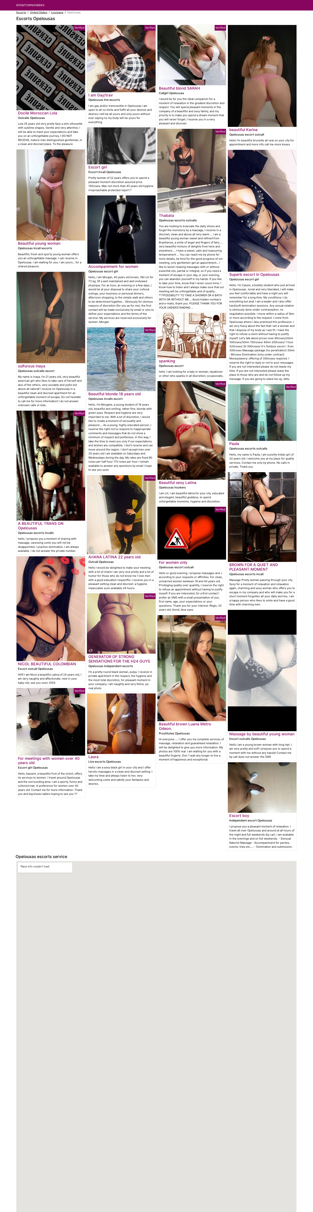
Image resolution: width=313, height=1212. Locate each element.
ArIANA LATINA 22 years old (114, 557)
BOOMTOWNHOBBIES (30, 5)
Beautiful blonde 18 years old (114, 394)
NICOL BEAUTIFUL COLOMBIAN (47, 664)
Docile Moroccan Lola (37, 113)
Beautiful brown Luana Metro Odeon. (185, 726)
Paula (234, 443)
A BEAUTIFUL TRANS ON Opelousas (41, 525)
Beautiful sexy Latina (177, 482)
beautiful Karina (243, 129)
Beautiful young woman (39, 243)
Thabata (166, 215)
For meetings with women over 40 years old (49, 760)
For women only (173, 562)
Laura (93, 756)
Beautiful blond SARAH (179, 88)
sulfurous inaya (31, 366)
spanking (167, 361)
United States (38, 12)
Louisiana (57, 12)
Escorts (21, 12)
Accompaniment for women (113, 266)
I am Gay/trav (100, 95)
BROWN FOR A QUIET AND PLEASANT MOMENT (253, 567)
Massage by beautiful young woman (262, 734)
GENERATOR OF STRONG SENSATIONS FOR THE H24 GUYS (119, 658)
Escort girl (97, 167)
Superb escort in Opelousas (254, 274)
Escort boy (239, 815)
